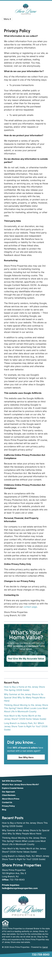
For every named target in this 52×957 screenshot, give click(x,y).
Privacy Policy (8, 806)
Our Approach (8, 792)
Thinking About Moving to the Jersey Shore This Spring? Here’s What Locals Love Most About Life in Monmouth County (26, 708)
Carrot (45, 947)
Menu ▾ (7, 19)
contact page (30, 606)
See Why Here (26, 757)
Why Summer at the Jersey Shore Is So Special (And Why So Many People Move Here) (24, 697)
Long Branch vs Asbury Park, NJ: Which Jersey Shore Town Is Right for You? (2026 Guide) (25, 726)
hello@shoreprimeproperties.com (20, 888)
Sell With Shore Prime (12, 781)
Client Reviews (8, 795)
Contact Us (7, 802)
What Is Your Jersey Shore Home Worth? (20, 784)
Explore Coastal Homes (12, 788)
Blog (4, 810)
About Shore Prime (10, 799)
